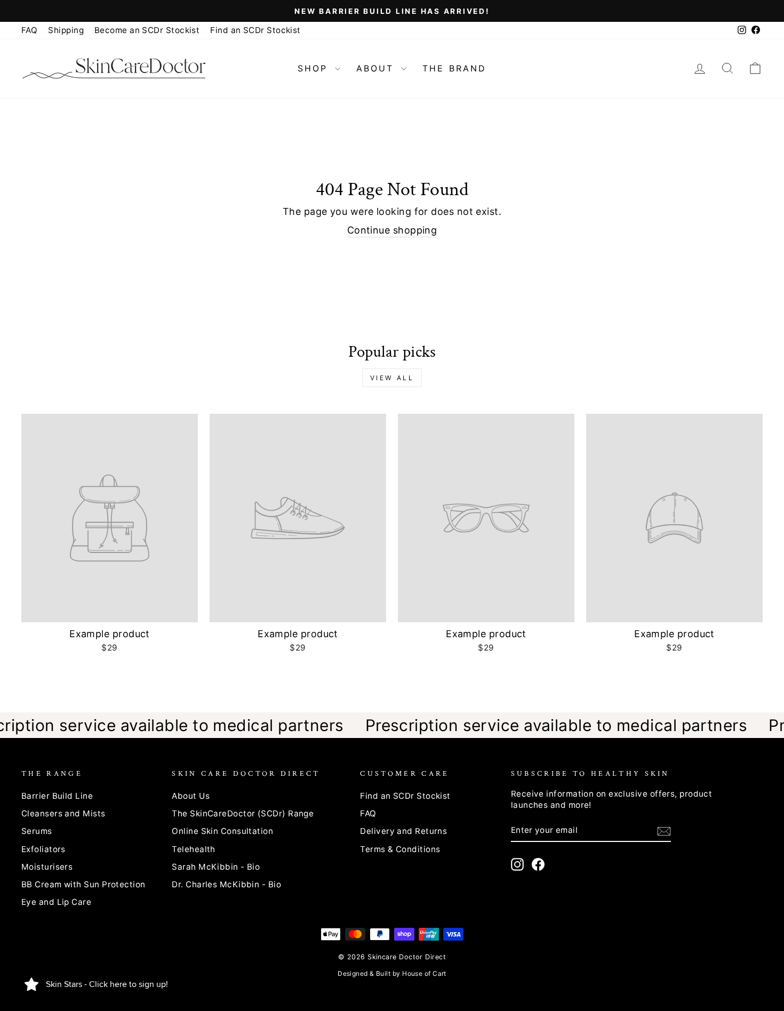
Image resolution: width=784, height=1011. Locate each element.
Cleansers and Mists (63, 813)
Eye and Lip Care (56, 902)
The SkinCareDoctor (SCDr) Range (243, 813)
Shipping (66, 30)
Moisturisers (47, 867)
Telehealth (193, 849)
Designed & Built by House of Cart (392, 973)
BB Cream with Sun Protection (83, 884)
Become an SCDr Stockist (146, 30)
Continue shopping (392, 230)
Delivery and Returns (403, 831)
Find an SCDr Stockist (255, 30)
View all (392, 378)
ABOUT (377, 68)
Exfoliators (43, 849)
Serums (36, 831)
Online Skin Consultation (222, 831)
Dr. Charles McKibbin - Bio (226, 884)
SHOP (315, 68)
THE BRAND (454, 68)
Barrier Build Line (57, 796)
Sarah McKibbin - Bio (216, 867)
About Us (191, 796)
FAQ (29, 30)
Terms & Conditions (400, 849)
